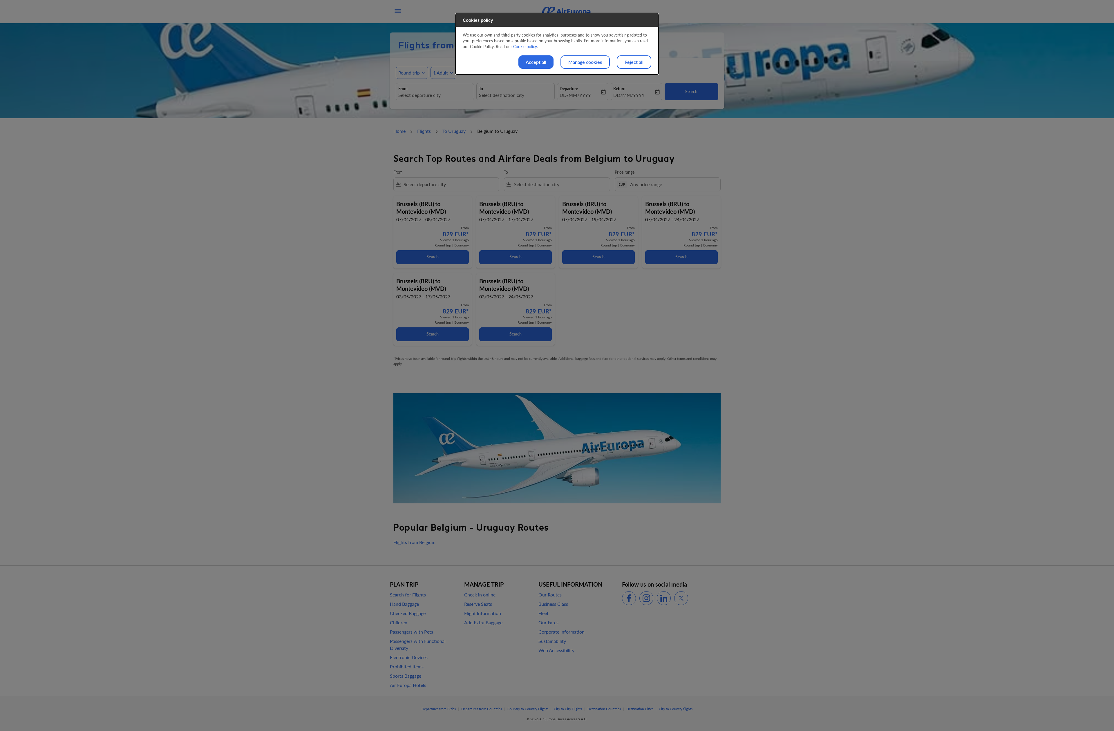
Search (432, 256)
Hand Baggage (404, 604)
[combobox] (434, 95)
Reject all (634, 62)
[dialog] (557, 44)
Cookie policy (525, 46)
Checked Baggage (408, 613)
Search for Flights (408, 594)
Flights (424, 131)
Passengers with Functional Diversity (418, 644)
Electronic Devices (409, 657)
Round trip (409, 72)
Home (399, 131)
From (403, 88)
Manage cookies (585, 62)
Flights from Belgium (414, 542)
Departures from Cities (439, 709)
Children (398, 622)
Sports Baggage (405, 676)
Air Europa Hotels (408, 685)
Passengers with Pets (411, 631)
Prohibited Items (407, 666)
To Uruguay (454, 131)
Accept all (536, 62)
